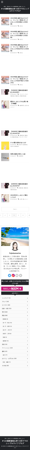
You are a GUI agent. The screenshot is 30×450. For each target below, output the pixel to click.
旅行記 (21, 26)
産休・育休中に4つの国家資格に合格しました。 (15, 438)
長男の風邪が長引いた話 (17, 154)
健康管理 (22, 105)
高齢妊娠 (12, 96)
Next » (15, 209)
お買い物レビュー (24, 199)
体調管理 (21, 156)
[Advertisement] (15, 65)
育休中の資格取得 (14, 146)
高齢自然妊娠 (23, 96)
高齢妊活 (17, 96)
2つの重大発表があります (18, 142)
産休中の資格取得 (23, 144)
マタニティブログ (23, 94)
